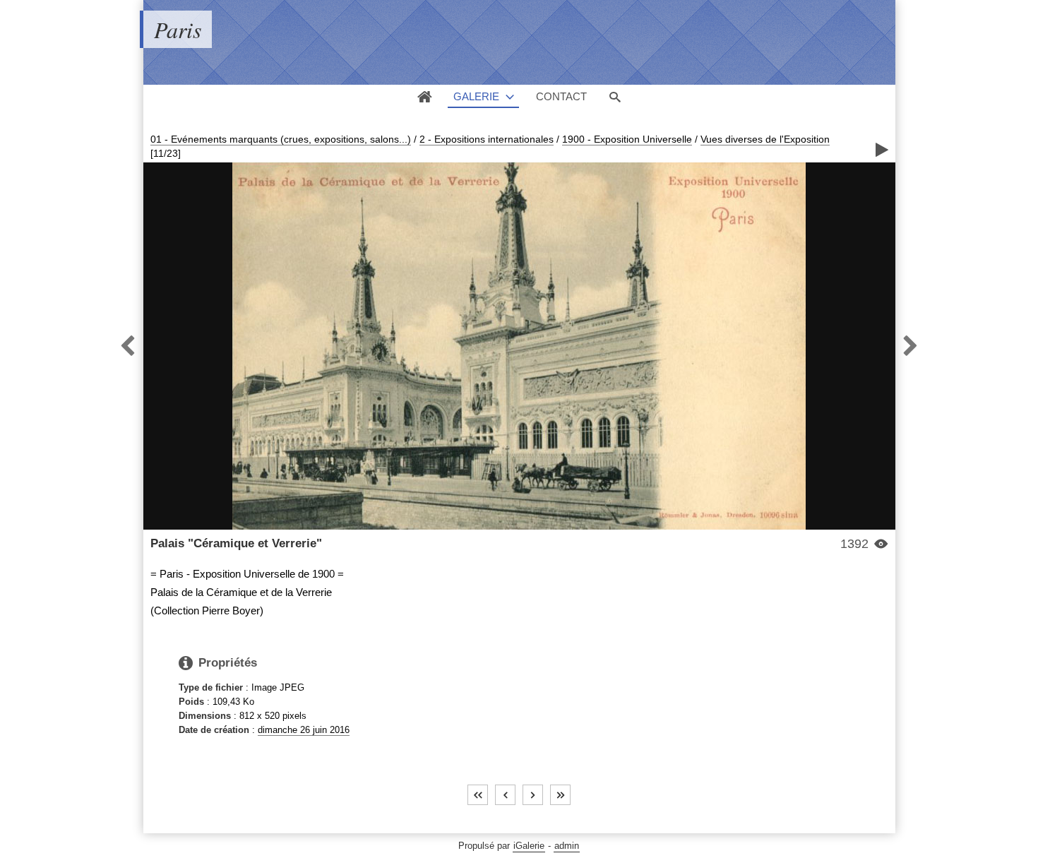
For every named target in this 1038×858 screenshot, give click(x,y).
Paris (177, 29)
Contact (561, 96)
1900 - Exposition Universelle (627, 139)
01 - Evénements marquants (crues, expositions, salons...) (280, 139)
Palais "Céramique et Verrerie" (236, 543)
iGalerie (528, 845)
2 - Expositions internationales (486, 139)
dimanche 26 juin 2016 (304, 730)
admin (566, 845)
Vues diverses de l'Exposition (765, 139)
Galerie (476, 96)
